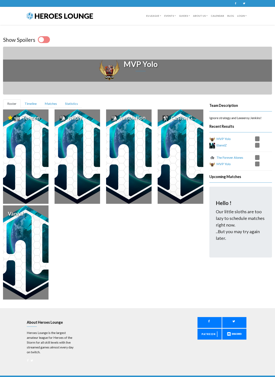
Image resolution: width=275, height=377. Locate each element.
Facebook (235, 3)
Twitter (244, 3)
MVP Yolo (223, 139)
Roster (14, 103)
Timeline (30, 103)
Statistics (71, 103)
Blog (230, 15)
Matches (51, 103)
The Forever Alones (229, 157)
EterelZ (221, 145)
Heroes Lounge (63, 15)
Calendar (217, 15)
